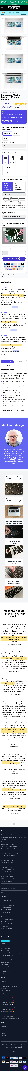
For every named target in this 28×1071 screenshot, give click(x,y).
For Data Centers (5, 933)
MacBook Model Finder (7, 969)
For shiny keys (5, 903)
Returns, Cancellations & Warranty (10, 953)
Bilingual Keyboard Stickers (8, 851)
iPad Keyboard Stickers (7, 869)
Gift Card (3, 893)
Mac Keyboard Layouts (7, 964)
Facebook (3, 1033)
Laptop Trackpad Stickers (8, 888)
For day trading (5, 926)
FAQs (2, 973)
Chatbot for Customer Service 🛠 (10, 1018)
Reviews (3, 984)
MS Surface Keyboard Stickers (9, 879)
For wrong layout (5, 912)
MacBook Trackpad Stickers (8, 886)
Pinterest (3, 1029)
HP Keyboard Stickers (7, 867)
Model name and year (8, 142)
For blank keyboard (6, 924)
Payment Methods (6, 950)
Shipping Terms (5, 948)
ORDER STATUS (5, 941)
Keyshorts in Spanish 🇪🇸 (7, 1011)
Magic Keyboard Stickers (8, 876)
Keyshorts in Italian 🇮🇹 (7, 1004)
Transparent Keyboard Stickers (9, 849)
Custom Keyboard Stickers (8, 835)
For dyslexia (4, 921)
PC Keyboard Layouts (7, 967)
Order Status (14, 4)
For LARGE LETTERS (6, 910)
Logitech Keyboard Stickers (8, 874)
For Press (3, 988)
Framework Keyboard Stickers (9, 865)
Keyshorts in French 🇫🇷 (7, 1000)
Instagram (4, 1026)
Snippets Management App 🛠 (9, 1016)
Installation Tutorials (6, 960)
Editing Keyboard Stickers (8, 855)
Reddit (3, 1038)
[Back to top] (14, 824)
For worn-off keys (6, 900)
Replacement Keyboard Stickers (9, 853)
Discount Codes (5, 991)
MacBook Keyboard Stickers (8, 842)
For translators (5, 914)
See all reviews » (5, 355)
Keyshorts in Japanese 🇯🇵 (8, 1007)
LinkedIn (3, 1035)
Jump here (23, 14)
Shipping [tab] (7, 365)
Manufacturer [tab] (20, 365)
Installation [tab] (20, 361)
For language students (7, 919)
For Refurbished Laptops (8, 931)
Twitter (3, 1031)
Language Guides (6, 962)
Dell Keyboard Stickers (7, 862)
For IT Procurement (6, 928)
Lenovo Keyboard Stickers (8, 872)
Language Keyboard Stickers (9, 846)
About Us (3, 981)
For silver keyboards (6, 907)
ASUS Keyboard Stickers (7, 860)
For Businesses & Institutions (9, 986)
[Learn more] (14, 213)
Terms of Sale (5, 1050)
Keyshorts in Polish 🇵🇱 (7, 1009)
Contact (3, 943)
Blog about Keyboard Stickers (9, 993)
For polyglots (4, 917)
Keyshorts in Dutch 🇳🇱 (7, 998)
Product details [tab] (7, 361)
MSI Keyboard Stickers (7, 881)
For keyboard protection (7, 905)
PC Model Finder (5, 971)
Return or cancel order (7, 955)
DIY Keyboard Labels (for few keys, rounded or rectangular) (13, 838)
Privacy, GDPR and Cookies (16, 1050)
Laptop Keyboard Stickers (8, 844)
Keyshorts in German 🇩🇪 (7, 1002)
